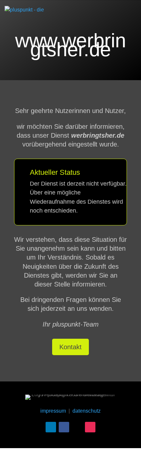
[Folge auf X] (77, 427)
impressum (53, 411)
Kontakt (70, 347)
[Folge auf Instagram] (90, 427)
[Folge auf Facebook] (64, 427)
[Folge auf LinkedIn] (51, 427)
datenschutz (86, 411)
